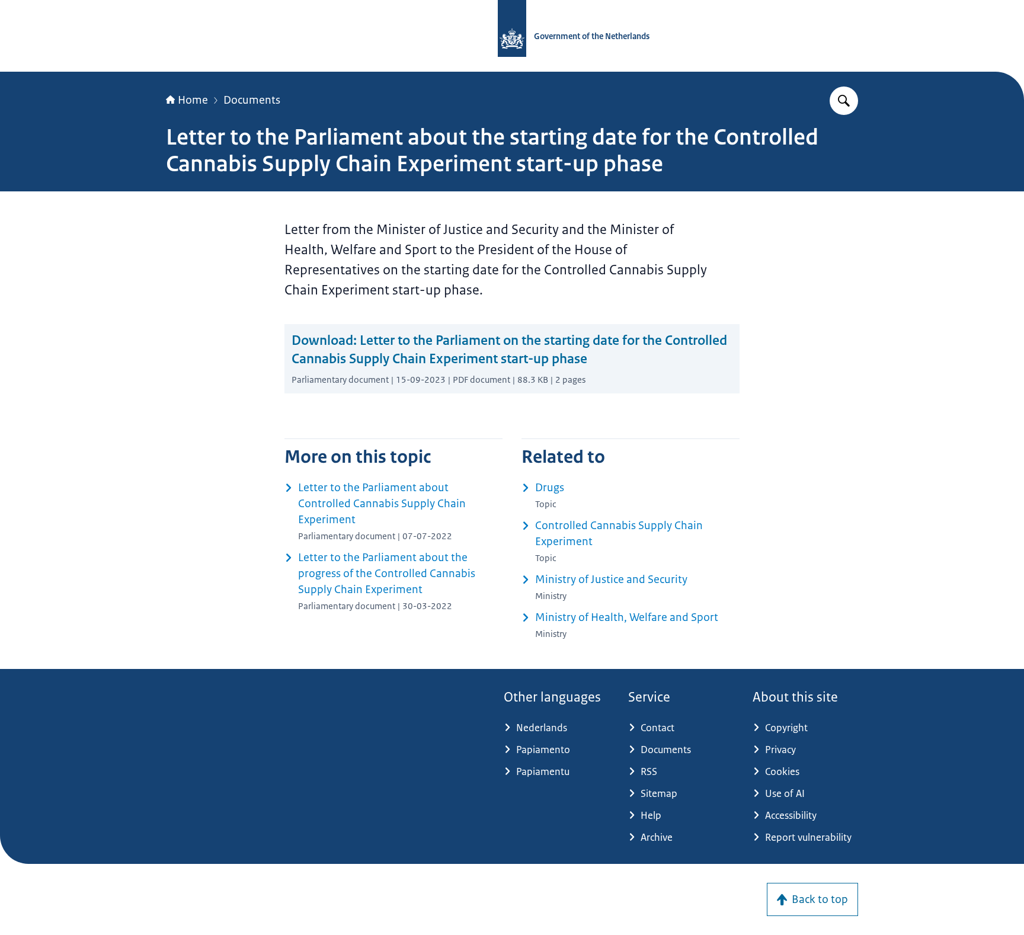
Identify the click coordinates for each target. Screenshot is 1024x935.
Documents (251, 100)
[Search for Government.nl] (844, 101)
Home (193, 100)
